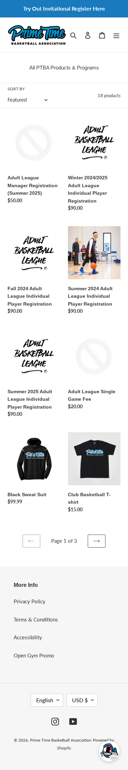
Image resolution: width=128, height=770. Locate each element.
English (44, 700)
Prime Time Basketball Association (60, 740)
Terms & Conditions (36, 619)
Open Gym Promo (34, 655)
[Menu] (116, 34)
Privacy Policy (29, 601)
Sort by (16, 88)
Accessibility (28, 637)
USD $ (80, 700)
